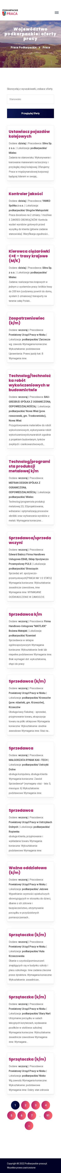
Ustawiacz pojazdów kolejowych (29, 134)
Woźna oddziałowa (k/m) (28, 870)
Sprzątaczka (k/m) (27, 934)
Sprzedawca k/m (25, 614)
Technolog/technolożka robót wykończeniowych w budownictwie (30, 382)
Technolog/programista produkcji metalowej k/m (29, 466)
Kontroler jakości (26, 193)
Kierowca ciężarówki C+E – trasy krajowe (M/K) (29, 256)
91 (48, 1115)
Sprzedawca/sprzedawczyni (30, 540)
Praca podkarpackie (24, 47)
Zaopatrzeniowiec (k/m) (27, 321)
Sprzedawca (21, 748)
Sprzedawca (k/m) (27, 681)
